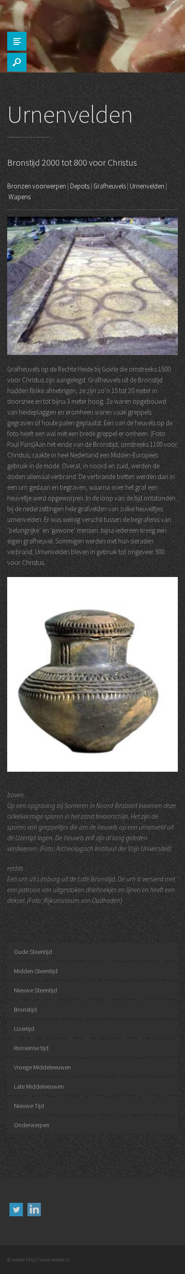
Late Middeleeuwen (39, 1086)
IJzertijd (24, 1029)
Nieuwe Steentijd (35, 990)
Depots (79, 186)
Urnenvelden (147, 186)
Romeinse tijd (31, 1048)
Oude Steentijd (33, 952)
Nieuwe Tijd (29, 1106)
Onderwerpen (31, 1125)
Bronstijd (25, 1009)
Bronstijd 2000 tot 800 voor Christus (72, 162)
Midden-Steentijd (35, 971)
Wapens (20, 196)
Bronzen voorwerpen (36, 186)
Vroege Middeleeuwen (42, 1067)
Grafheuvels (109, 186)
